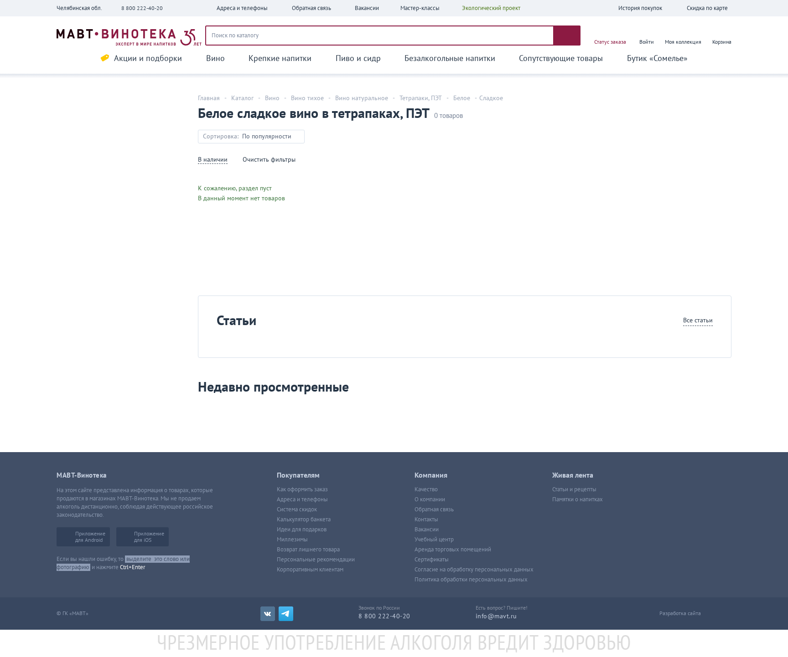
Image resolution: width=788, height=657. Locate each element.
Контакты (426, 519)
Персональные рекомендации (316, 559)
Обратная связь (434, 509)
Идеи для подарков (302, 529)
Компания (431, 475)
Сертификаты (432, 559)
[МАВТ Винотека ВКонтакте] (267, 613)
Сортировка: (220, 136)
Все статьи (698, 320)
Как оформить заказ (302, 489)
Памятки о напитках (577, 499)
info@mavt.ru (496, 616)
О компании (430, 499)
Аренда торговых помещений (453, 549)
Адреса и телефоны (302, 499)
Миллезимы (292, 539)
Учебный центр (434, 539)
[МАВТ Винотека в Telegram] (286, 613)
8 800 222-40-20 (142, 8)
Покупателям (298, 475)
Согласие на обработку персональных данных (474, 569)
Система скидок (297, 509)
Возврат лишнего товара (308, 549)
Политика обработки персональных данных (471, 579)
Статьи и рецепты (574, 489)
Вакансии (427, 529)
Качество (426, 489)
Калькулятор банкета (304, 519)
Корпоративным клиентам (310, 569)
